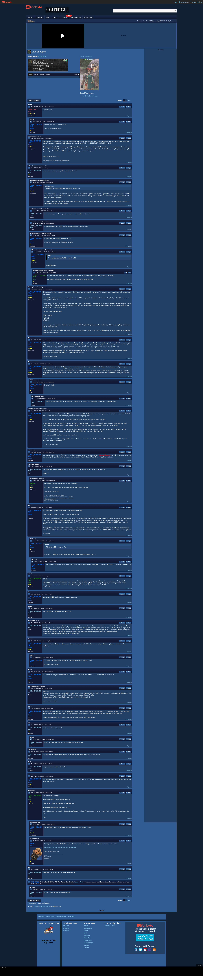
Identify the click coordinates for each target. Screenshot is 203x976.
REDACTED (35, 882)
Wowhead (66, 925)
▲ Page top (129, 116)
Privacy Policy (50, 916)
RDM (38, 70)
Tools (75, 74)
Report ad (123, 36)
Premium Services (196, 2)
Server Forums (76, 17)
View (30, 74)
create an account (44, 906)
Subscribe (41, 916)
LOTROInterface (88, 943)
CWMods (86, 945)
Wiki (47, 17)
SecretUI (86, 947)
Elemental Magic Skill (40, 67)
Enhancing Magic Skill (45, 63)
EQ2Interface (88, 940)
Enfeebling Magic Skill (40, 65)
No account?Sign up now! (145, 937)
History (36, 74)
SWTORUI (87, 935)
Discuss (48, 74)
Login (175, 2)
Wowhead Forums (110, 925)
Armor (40, 56)
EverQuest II (66, 930)
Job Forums (88, 17)
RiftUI (85, 933)
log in (35, 906)
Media (42, 74)
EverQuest (66, 928)
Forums (55, 17)
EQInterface (87, 938)
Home (30, 17)
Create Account (184, 2)
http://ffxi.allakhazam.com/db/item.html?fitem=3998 (60, 847)
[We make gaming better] (7, 2)
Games (65, 16)
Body (44, 56)
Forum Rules (71, 916)
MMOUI (86, 925)
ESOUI (86, 930)
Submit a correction (86, 56)
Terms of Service (61, 916)
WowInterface (88, 928)
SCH (41, 70)
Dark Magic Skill (38, 68)
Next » (129, 100)
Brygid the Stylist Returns (90, 96)
